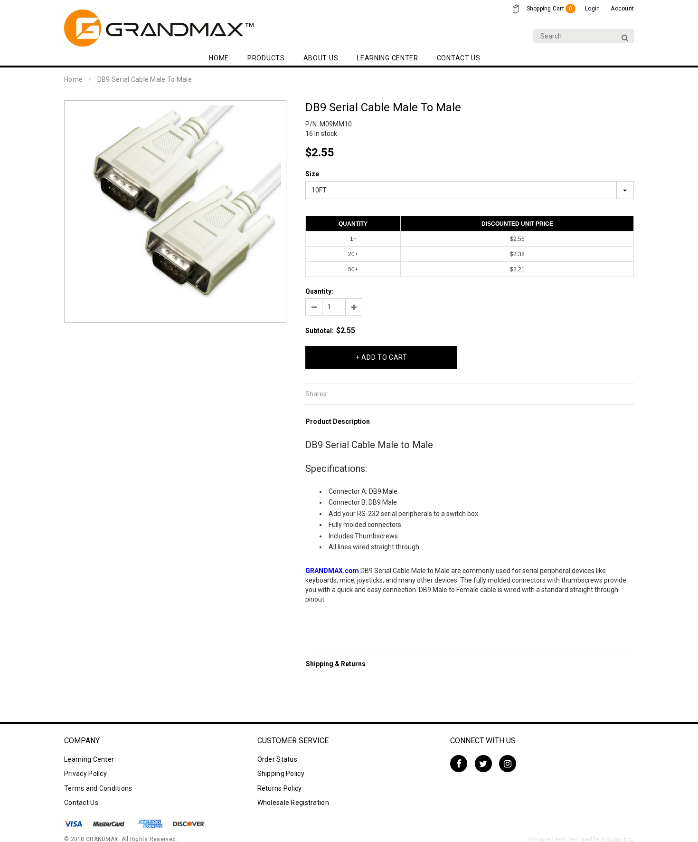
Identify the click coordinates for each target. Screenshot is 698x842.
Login (592, 8)
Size (312, 174)
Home (73, 79)
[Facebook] (458, 763)
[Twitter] (483, 763)
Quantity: (319, 291)
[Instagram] (507, 763)
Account (622, 8)
